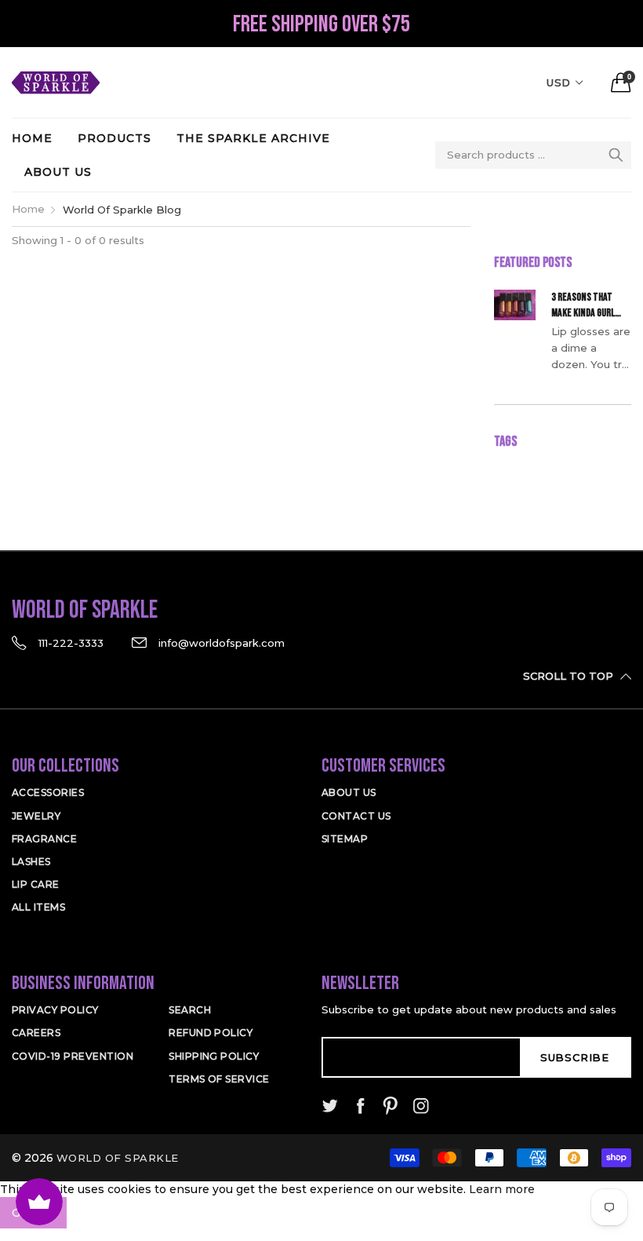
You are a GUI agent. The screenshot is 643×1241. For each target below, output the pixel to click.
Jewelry (36, 816)
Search (190, 1010)
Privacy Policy (55, 1010)
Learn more (502, 1189)
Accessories (48, 792)
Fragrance (44, 839)
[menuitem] (38, 138)
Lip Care (36, 884)
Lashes (31, 861)
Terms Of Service (219, 1079)
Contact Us (356, 816)
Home (32, 138)
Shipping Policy (214, 1056)
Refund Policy (210, 1032)
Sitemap (345, 839)
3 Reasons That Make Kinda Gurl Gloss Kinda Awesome (583, 305)
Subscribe (574, 1057)
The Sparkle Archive (253, 138)
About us (58, 172)
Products (114, 138)
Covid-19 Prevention (72, 1056)
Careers (36, 1032)
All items (38, 907)
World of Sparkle (117, 1158)
